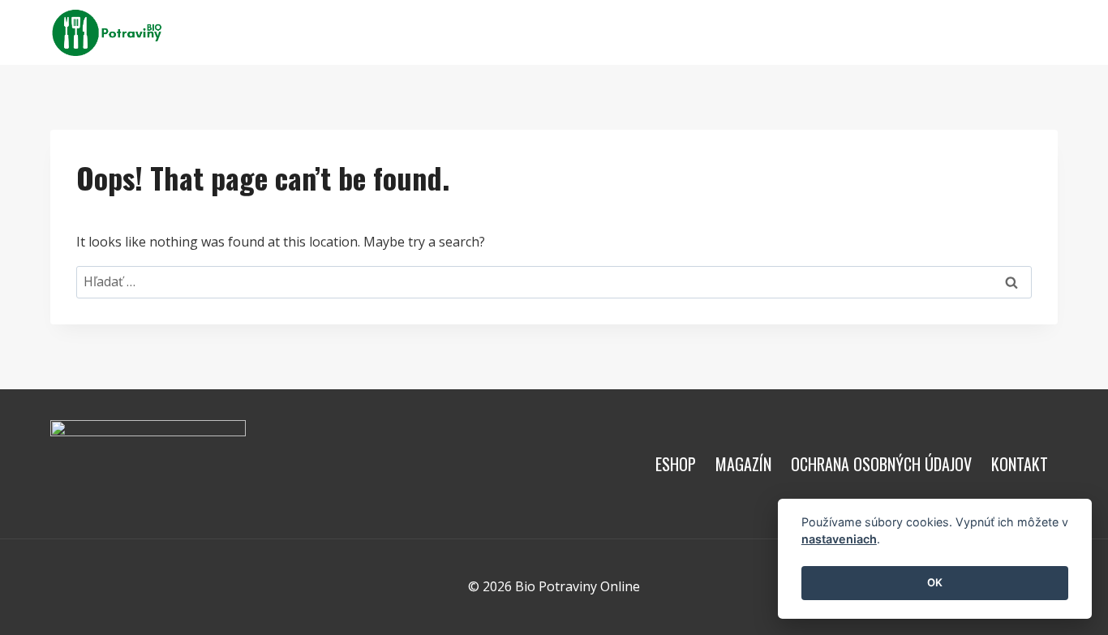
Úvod (397, 32)
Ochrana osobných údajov (881, 464)
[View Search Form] (1043, 32)
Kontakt (700, 32)
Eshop (556, 32)
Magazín (624, 32)
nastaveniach (839, 540)
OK (935, 583)
